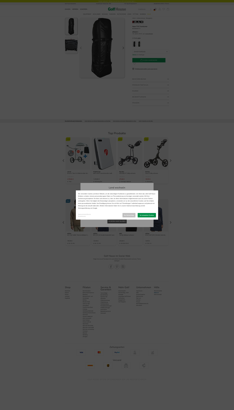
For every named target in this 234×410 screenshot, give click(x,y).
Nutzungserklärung (84, 208)
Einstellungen (82, 216)
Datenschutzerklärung (133, 206)
